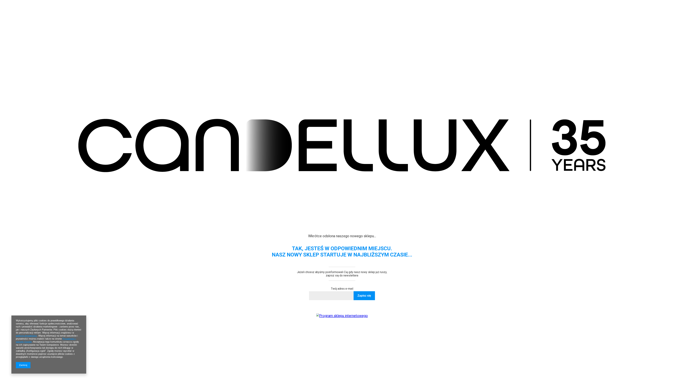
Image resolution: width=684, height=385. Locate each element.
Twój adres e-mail (342, 288)
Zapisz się (364, 295)
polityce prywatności (26, 335)
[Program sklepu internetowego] (342, 316)
